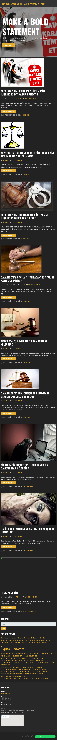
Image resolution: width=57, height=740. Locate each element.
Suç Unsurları (29, 487)
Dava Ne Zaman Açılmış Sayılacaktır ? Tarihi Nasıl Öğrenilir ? (27, 278)
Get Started (8, 45)
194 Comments (18, 472)
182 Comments (18, 160)
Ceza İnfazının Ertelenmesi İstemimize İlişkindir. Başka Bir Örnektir (23, 92)
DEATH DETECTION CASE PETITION (13, 676)
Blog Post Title (10, 593)
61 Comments (17, 348)
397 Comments (18, 401)
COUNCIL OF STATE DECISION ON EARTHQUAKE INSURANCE (22, 667)
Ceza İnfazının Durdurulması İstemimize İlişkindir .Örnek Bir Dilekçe (25, 216)
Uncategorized (29, 611)
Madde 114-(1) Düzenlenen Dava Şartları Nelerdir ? (24, 342)
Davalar (26, 301)
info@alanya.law (6, 693)
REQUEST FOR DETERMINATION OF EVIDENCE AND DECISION (23, 658)
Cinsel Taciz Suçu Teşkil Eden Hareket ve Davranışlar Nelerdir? (25, 466)
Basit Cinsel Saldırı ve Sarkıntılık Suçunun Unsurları (27, 530)
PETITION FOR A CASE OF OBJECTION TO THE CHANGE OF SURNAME (25, 678)
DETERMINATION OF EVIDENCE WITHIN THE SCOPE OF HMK (22, 660)
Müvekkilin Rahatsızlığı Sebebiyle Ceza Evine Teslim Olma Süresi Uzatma (27, 154)
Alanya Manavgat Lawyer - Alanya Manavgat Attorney (23, 3)
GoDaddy (42, 735)
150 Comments (31, 597)
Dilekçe (26, 115)
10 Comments (30, 98)
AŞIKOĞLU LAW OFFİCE (13, 649)
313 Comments (34, 285)
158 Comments (18, 222)
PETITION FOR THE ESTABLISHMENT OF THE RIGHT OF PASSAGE (24, 671)
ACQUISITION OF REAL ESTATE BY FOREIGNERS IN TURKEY (22, 674)
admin (18, 98)
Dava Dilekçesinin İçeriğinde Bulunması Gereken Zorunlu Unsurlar (25, 394)
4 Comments (17, 536)
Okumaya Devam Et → (8, 111)
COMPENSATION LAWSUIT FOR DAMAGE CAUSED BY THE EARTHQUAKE (26, 669)
